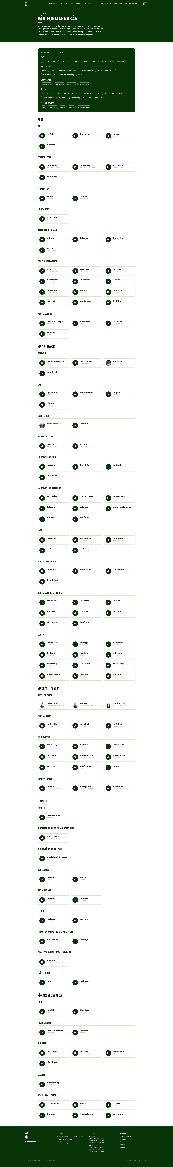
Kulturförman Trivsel (83, 93)
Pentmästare (119, 61)
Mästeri (71, 107)
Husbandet (75, 61)
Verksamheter (92, 4)
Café (52, 70)
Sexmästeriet (84, 84)
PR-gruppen (71, 84)
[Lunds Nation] (26, 4)
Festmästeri (51, 61)
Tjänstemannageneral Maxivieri (53, 98)
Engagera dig (77, 4)
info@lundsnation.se (64, 1142)
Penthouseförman (104, 61)
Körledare (98, 93)
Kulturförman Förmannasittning (61, 93)
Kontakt (123, 4)
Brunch (45, 70)
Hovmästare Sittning (105, 70)
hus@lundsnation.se (64, 1144)
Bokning (104, 4)
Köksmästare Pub (48, 75)
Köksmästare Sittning (66, 75)
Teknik (119, 93)
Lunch (80, 75)
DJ (43, 61)
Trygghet (133, 4)
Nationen (51, 4)
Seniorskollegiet (84, 107)
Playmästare (59, 84)
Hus (43, 107)
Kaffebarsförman (88, 61)
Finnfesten (64, 61)
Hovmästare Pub (88, 70)
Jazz (117, 70)
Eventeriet (61, 70)
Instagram (124, 1142)
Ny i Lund (63, 4)
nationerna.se (142, 1160)
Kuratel (62, 107)
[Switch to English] (145, 3)
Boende (113, 4)
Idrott (44, 93)
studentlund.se (125, 1136)
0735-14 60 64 (68, 1139)
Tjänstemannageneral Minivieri (79, 98)
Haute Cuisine (74, 70)
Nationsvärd (109, 93)
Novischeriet (46, 84)
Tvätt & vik (98, 98)
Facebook (123, 1145)
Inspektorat (52, 107)
